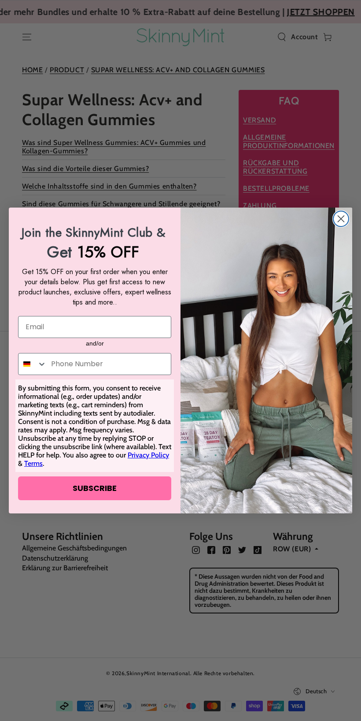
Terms (33, 463)
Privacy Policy (148, 455)
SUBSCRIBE (95, 488)
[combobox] (32, 364)
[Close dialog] (341, 219)
